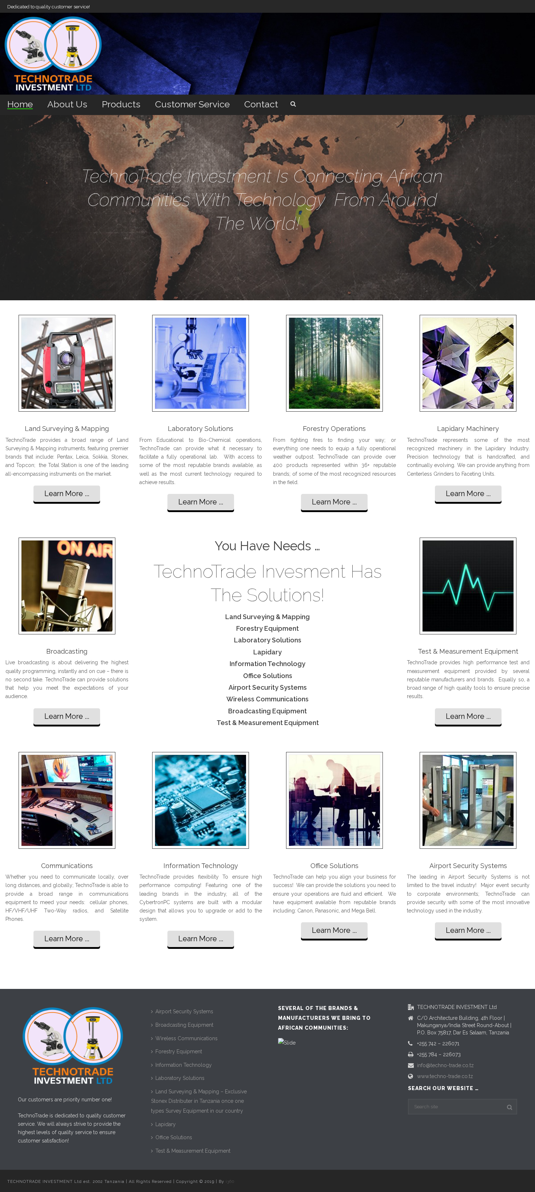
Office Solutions (173, 1137)
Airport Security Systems (184, 1011)
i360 (230, 1181)
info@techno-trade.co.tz (445, 1065)
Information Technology (183, 1065)
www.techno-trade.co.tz (445, 1076)
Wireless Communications (186, 1038)
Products (121, 104)
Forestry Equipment (178, 1051)
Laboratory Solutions (180, 1078)
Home (20, 104)
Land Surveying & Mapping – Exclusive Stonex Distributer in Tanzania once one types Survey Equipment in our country (199, 1101)
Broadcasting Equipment (184, 1025)
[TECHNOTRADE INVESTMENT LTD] (53, 54)
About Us (67, 104)
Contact (261, 104)
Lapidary (165, 1124)
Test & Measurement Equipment (192, 1151)
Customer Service (192, 104)
